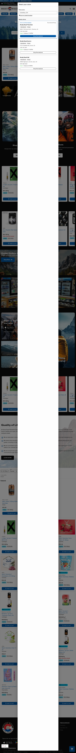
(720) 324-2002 (23, 31)
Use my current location (26, 15)
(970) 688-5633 (23, 63)
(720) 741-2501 (23, 47)
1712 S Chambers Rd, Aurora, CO (27, 45)
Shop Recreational (38, 36)
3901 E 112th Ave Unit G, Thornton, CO (29, 29)
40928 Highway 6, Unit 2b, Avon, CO (28, 61)
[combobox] (36, 13)
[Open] (56, 12)
